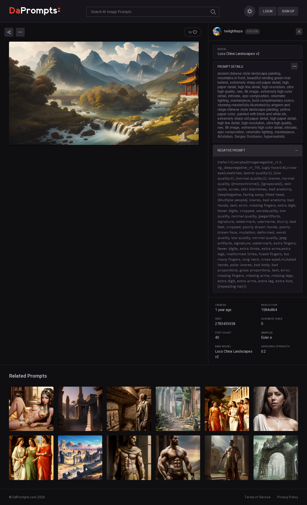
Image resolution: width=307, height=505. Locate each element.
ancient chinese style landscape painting (249, 73)
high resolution (273, 87)
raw (239, 91)
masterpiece (240, 100)
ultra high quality (278, 123)
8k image (252, 91)
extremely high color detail (262, 127)
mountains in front (231, 78)
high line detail (249, 87)
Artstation (225, 136)
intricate (234, 96)
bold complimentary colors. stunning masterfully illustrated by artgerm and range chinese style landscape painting (256, 105)
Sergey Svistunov (248, 136)
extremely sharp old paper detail (255, 82)
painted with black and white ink (261, 114)
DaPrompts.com (25, 497)
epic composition (255, 96)
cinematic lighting (259, 132)
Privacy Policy (287, 497)
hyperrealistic (274, 136)
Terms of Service (258, 497)
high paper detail (283, 118)
